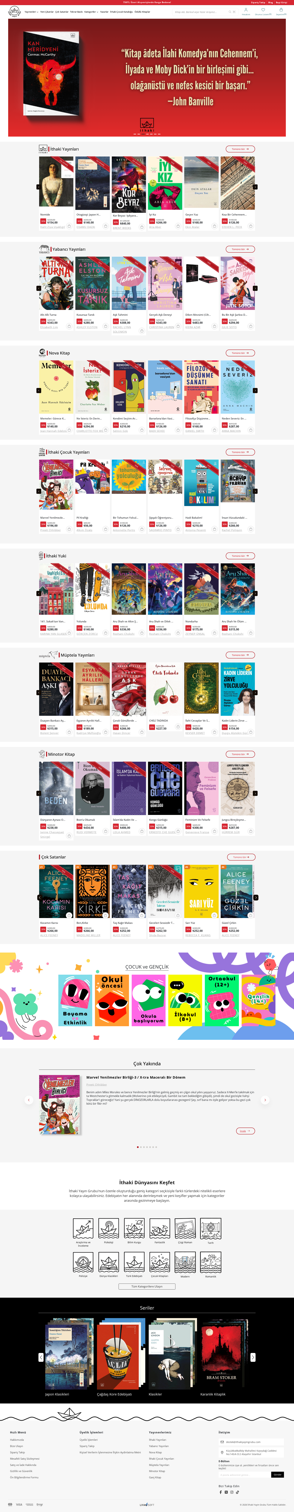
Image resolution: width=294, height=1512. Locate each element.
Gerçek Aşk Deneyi (160, 314)
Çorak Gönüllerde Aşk (125, 720)
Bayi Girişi (281, 2)
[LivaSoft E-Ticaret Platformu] (147, 1505)
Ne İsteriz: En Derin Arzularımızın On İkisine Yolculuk (89, 418)
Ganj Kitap (155, 1477)
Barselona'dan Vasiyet (162, 418)
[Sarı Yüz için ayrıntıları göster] (201, 892)
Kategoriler (90, 11)
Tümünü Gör (238, 149)
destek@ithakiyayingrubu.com (243, 1442)
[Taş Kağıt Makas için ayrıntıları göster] (129, 892)
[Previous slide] (38, 186)
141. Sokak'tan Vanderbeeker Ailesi (53, 621)
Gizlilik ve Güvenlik (21, 1471)
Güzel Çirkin (229, 922)
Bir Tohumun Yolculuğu (125, 517)
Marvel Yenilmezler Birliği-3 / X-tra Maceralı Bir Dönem (53, 517)
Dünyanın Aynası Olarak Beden (53, 819)
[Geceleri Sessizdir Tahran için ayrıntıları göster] (165, 892)
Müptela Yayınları (159, 1465)
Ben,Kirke (82, 922)
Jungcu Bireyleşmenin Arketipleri (234, 819)
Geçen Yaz (191, 214)
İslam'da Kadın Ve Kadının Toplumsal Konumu (125, 819)
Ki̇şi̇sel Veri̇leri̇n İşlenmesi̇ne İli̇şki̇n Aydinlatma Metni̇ (110, 1452)
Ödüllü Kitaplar (142, 11)
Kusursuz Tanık (85, 314)
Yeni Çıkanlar (47, 11)
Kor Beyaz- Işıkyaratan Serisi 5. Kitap (125, 215)
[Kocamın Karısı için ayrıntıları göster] (56, 892)
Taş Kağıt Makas (123, 922)
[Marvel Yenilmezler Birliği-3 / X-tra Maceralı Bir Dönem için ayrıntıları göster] (59, 1104)
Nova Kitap (155, 1452)
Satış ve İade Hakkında (23, 1465)
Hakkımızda (17, 1439)
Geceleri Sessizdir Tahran (162, 922)
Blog (270, 2)
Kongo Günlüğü (158, 819)
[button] (138, 1147)
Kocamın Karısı (49, 922)
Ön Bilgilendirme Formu (24, 1477)
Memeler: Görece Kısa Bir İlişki (53, 418)
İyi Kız (152, 214)
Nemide (45, 214)
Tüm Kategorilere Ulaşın (147, 1286)
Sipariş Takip (258, 2)
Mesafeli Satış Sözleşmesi (24, 1458)
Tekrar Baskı (76, 11)
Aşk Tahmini (120, 314)
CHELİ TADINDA (158, 720)
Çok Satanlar (61, 11)
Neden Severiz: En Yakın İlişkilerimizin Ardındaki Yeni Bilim (234, 418)
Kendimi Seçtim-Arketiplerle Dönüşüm (125, 418)
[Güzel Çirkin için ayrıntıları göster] (238, 892)
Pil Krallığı (82, 517)
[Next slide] (255, 186)
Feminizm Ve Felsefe (197, 819)
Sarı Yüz (190, 922)
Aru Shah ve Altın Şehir (125, 621)
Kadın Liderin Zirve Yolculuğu (234, 720)
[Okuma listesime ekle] (69, 161)
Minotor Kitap (157, 1471)
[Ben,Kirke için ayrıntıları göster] (92, 892)
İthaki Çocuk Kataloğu (121, 11)
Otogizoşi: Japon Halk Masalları (89, 214)
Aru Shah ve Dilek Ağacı (162, 621)
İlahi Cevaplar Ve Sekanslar (198, 720)
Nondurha (191, 621)
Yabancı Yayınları (159, 1446)
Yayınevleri (30, 11)
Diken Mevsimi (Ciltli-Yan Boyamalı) (198, 314)
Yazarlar (104, 11)
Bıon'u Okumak (86, 819)
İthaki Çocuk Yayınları (161, 1458)
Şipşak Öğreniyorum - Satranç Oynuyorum (162, 517)
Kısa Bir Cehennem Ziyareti (234, 214)
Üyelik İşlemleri (89, 1439)
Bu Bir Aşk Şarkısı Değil (234, 314)
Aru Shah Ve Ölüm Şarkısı (234, 621)
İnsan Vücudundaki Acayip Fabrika (234, 517)
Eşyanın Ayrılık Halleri (89, 720)
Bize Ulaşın (16, 1446)
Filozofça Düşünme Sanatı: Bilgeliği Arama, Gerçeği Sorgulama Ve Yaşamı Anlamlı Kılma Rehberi (198, 418)
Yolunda (81, 621)
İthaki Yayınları (157, 1439)
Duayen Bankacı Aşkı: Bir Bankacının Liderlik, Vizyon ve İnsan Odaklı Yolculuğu (53, 720)
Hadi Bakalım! (193, 517)
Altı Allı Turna (48, 314)
